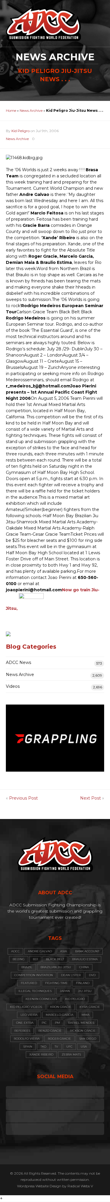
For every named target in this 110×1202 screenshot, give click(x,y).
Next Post (90, 798)
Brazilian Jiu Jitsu (55, 967)
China (84, 967)
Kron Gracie (60, 1007)
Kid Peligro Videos (26, 1007)
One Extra (24, 1023)
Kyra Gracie (89, 1007)
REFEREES (22, 1031)
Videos (13, 686)
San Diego (87, 1038)
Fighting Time (56, 983)
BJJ (35, 959)
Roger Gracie (59, 1038)
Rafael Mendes (81, 1023)
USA (84, 1046)
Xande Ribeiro (41, 1054)
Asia (63, 951)
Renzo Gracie (50, 1031)
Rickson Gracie (83, 1031)
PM (57, 1023)
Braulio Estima (85, 959)
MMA (85, 1015)
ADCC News (18, 662)
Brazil (26, 967)
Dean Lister (71, 975)
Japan (65, 991)
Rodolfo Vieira (27, 1038)
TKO (43, 1046)
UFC (69, 1046)
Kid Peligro (20, 131)
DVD (92, 975)
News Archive (31, 110)
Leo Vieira (29, 1015)
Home (11, 110)
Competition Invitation (33, 975)
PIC (44, 1023)
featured (29, 983)
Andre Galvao (40, 951)
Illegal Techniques (35, 991)
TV (56, 1046)
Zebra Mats (71, 1054)
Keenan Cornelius (41, 999)
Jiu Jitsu (85, 991)
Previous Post (23, 798)
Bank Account (87, 951)
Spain (27, 1046)
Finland (82, 983)
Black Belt (55, 959)
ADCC (15, 951)
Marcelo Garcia (59, 1015)
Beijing (19, 959)
